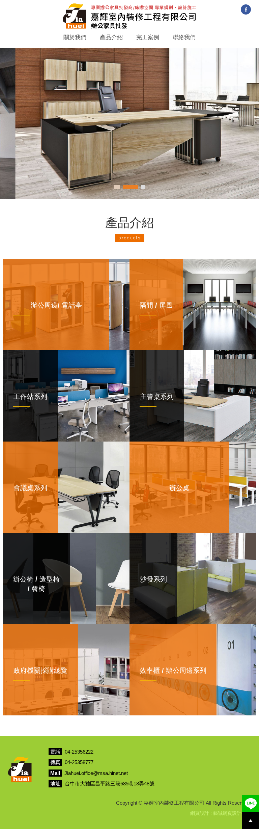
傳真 (55, 762)
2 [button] (129, 187)
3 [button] (143, 187)
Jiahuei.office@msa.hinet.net (96, 773)
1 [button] (116, 187)
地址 (55, 783)
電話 (55, 752)
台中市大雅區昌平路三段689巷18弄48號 (109, 783)
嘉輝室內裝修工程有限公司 (129, 16)
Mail (55, 773)
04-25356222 (79, 752)
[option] (129, 123)
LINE (250, 803)
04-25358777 (79, 762)
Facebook (246, 9)
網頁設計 (199, 813)
